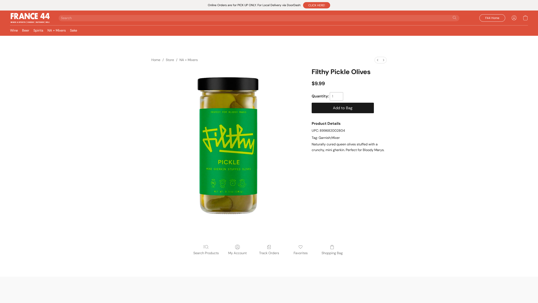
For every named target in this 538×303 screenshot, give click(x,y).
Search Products (206, 253)
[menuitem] (378, 60)
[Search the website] (454, 18)
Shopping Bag (332, 253)
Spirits (38, 30)
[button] (316, 5)
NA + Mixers (56, 30)
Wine (14, 30)
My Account (237, 253)
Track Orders (269, 253)
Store (170, 60)
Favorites (301, 253)
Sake (73, 30)
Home (155, 60)
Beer (25, 30)
